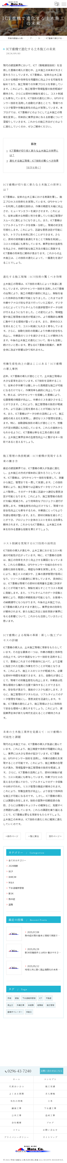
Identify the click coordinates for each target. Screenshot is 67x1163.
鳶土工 (10, 1005)
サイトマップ (50, 1137)
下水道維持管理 (16, 887)
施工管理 (50, 1005)
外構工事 (20, 1005)
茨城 (9, 998)
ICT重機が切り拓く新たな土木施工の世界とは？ (34, 153)
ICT (40, 998)
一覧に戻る (33, 836)
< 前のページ (12, 836)
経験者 (40, 1005)
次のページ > (55, 836)
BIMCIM (12, 876)
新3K (11, 893)
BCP (11, 871)
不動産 (48, 998)
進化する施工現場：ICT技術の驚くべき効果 (34, 160)
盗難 (11, 904)
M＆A (11, 882)
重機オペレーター (14, 1012)
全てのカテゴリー (17, 860)
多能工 (29, 1012)
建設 (17, 998)
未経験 (31, 1005)
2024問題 (13, 865)
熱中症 (12, 899)
